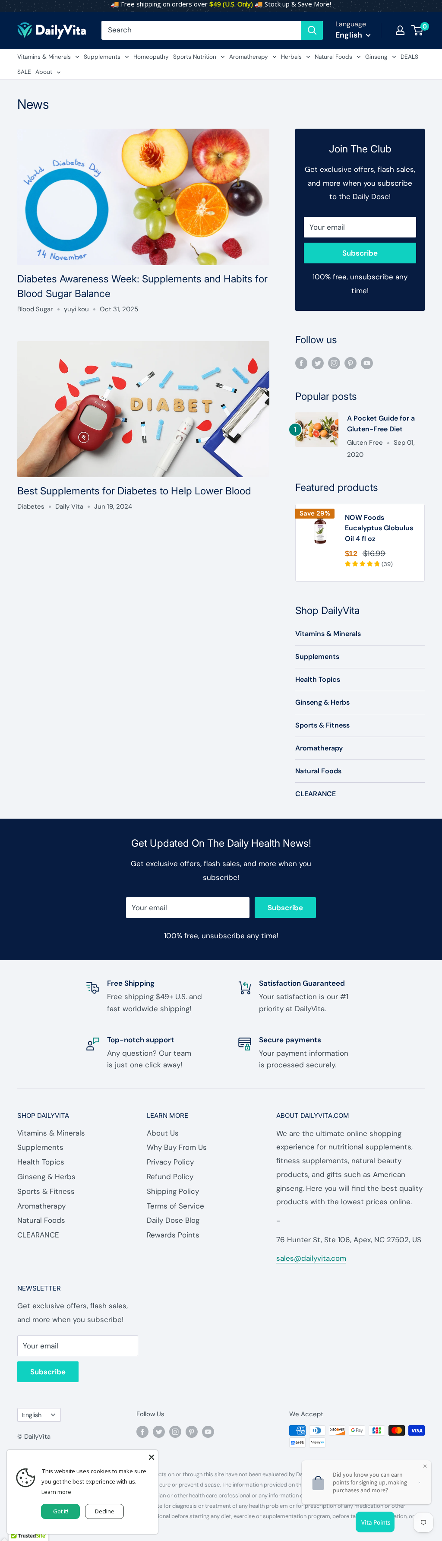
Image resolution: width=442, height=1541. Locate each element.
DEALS (409, 56)
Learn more (56, 1492)
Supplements (102, 56)
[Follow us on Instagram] (334, 363)
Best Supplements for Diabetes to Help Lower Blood (134, 491)
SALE (24, 72)
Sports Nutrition (194, 56)
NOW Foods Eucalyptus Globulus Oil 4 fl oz (379, 528)
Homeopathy (151, 56)
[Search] (312, 30)
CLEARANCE (315, 793)
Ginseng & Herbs (322, 702)
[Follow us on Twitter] (318, 363)
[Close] (151, 1456)
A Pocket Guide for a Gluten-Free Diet (381, 424)
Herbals (291, 56)
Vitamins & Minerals (44, 56)
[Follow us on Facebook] (301, 363)
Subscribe (360, 253)
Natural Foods (333, 56)
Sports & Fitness (322, 725)
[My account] (400, 30)
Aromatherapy (248, 56)
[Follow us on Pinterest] (350, 363)
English (31, 1415)
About (43, 72)
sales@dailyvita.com (311, 1258)
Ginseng (376, 56)
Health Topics (317, 679)
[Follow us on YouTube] (367, 363)
